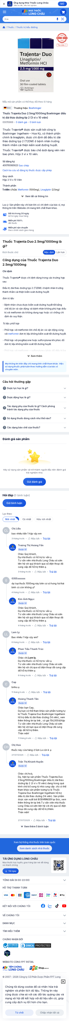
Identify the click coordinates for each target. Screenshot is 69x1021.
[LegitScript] (19, 953)
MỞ (62, 3)
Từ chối (19, 1012)
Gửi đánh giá (34, 481)
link (39, 720)
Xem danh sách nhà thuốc (34, 848)
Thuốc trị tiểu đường (27, 27)
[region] (34, 65)
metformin (13, 333)
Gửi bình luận (14, 503)
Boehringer (35, 108)
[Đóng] (3, 4)
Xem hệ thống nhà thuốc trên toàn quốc (34, 842)
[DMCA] (36, 945)
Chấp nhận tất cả (49, 1012)
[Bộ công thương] (10, 945)
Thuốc (10, 27)
